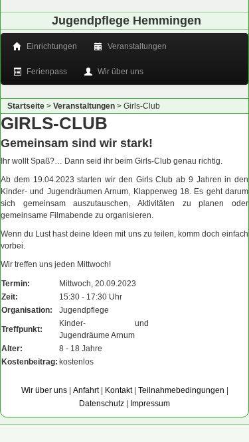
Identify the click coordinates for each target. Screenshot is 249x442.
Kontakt (118, 390)
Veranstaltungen (136, 46)
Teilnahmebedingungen (181, 390)
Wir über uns (119, 71)
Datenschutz (101, 403)
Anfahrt (86, 390)
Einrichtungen (51, 46)
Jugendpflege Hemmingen (126, 20)
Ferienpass (46, 71)
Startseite (25, 106)
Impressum (150, 403)
